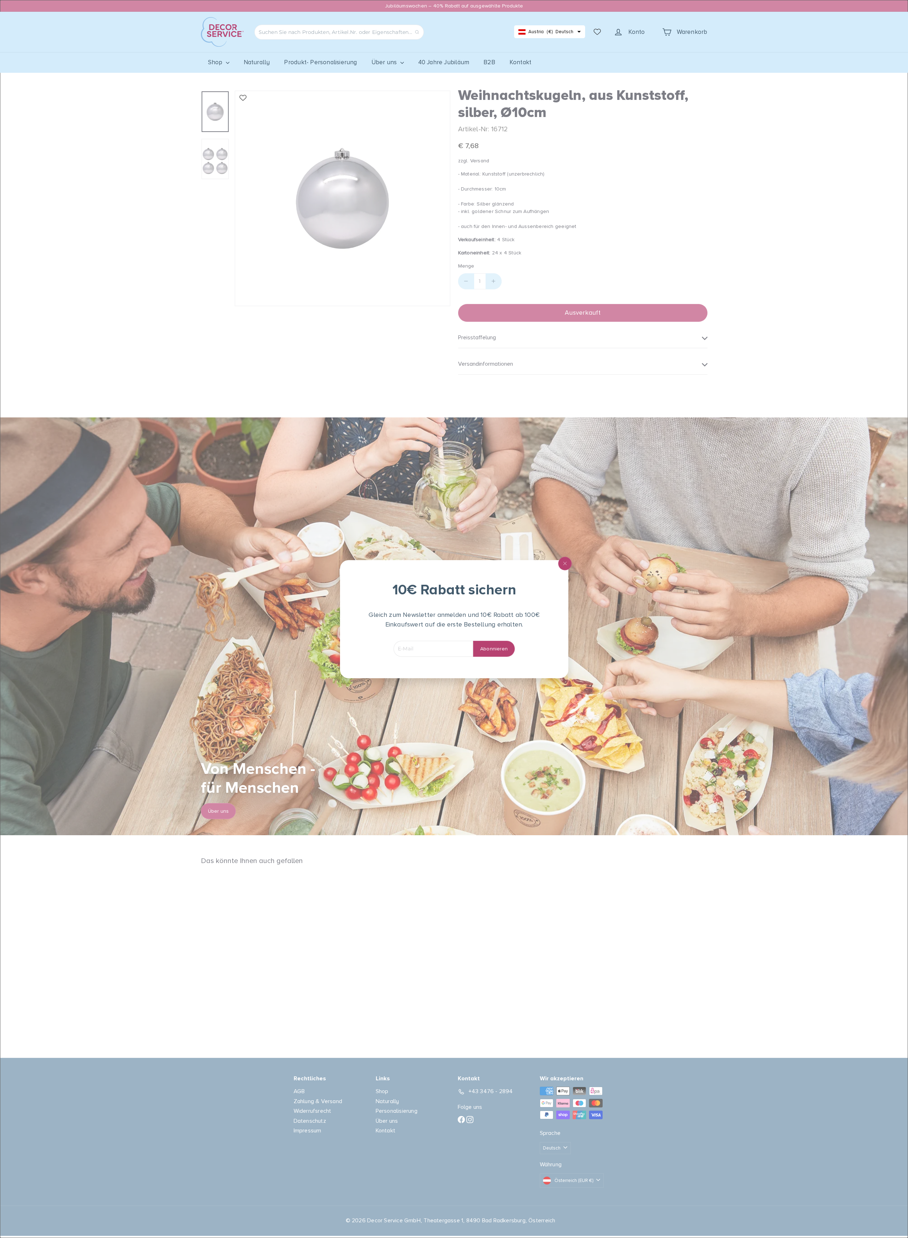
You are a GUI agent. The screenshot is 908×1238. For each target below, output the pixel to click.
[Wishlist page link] (597, 31)
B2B (489, 62)
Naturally (257, 62)
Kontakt (520, 62)
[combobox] (339, 32)
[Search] (417, 32)
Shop (216, 62)
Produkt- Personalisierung (320, 62)
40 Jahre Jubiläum (444, 62)
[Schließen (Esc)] (565, 563)
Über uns (385, 62)
